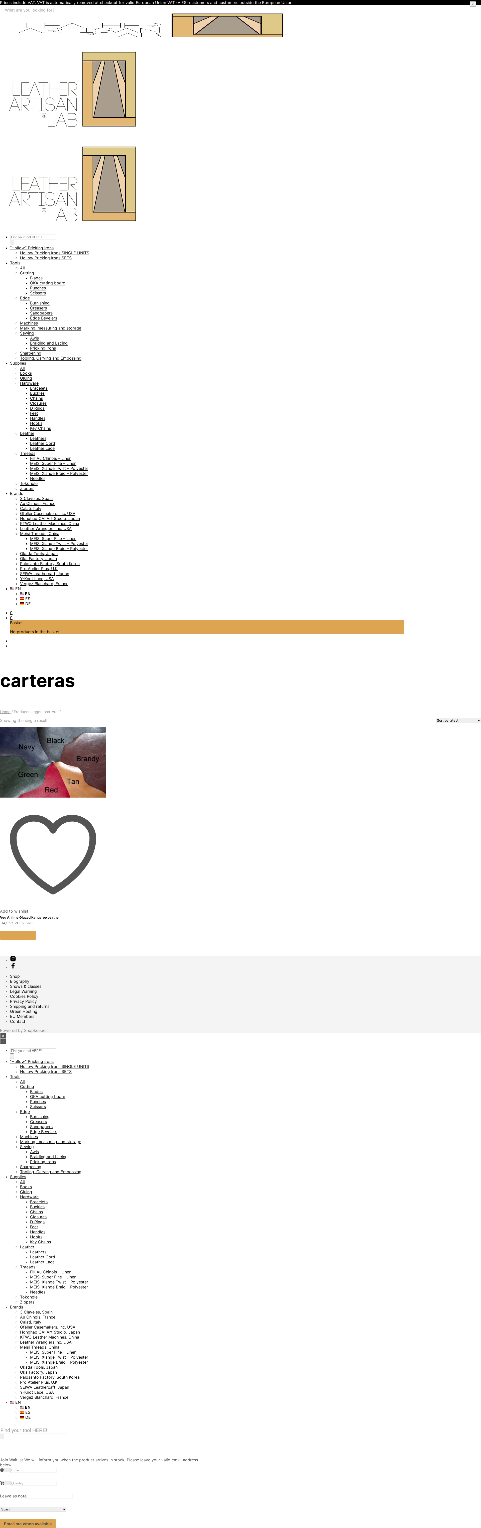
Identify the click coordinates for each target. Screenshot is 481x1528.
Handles (37, 418)
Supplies (18, 363)
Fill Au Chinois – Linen (50, 458)
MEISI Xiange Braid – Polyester (59, 473)
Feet (34, 413)
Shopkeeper (35, 1030)
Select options (18, 935)
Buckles (37, 393)
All (22, 267)
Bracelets (39, 388)
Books (26, 373)
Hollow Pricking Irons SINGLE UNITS (54, 252)
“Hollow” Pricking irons (32, 247)
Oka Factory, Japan (38, 558)
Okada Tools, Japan (39, 553)
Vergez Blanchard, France (44, 583)
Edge (25, 297)
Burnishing (40, 302)
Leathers (38, 438)
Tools (15, 262)
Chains (36, 398)
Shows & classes (25, 986)
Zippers (27, 488)
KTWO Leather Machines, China (49, 523)
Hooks (36, 423)
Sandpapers (41, 312)
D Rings (37, 408)
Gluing (26, 378)
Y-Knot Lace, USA (37, 578)
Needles (37, 478)
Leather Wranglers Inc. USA (46, 528)
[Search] (12, 242)
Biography (19, 981)
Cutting (27, 272)
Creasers (38, 307)
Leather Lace (42, 448)
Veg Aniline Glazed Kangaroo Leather (30, 917)
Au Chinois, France (37, 503)
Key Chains (40, 428)
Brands (16, 493)
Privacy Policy (23, 1001)
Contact (17, 1021)
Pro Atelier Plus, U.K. (39, 568)
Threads (27, 453)
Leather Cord (42, 443)
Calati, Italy (30, 508)
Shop (15, 976)
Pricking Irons (43, 348)
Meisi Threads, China (39, 533)
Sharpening (30, 353)
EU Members (22, 1016)
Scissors (38, 292)
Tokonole (29, 483)
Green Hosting (23, 1011)
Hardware (29, 383)
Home (5, 712)
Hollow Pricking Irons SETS (46, 257)
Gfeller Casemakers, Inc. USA (47, 513)
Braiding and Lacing (49, 343)
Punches (38, 287)
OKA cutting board (47, 282)
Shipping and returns (29, 1006)
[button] (11, 612)
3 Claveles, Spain (36, 498)
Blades (36, 277)
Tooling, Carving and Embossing (50, 358)
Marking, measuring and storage (50, 328)
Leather (27, 433)
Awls (34, 338)
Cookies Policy (24, 996)
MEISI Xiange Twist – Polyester (59, 468)
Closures (38, 403)
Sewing (27, 333)
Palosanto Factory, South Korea (50, 563)
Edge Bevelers (43, 317)
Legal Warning (23, 991)
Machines (29, 322)
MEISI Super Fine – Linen (53, 463)
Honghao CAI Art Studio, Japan (50, 518)
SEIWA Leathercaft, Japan (44, 573)
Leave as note (13, 1495)
